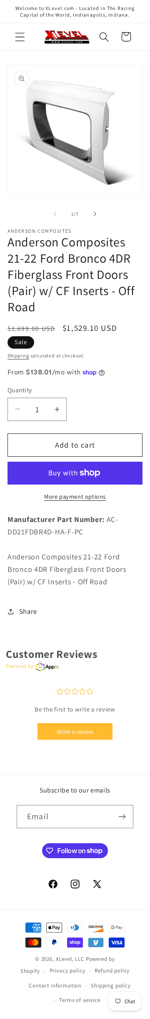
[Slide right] (95, 214)
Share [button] (28, 611)
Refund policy (112, 970)
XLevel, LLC (70, 958)
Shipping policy (111, 985)
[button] (20, 37)
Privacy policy (67, 970)
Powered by (20, 666)
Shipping (18, 355)
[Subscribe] (122, 816)
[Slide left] (55, 214)
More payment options (75, 496)
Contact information (55, 985)
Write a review (75, 732)
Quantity (20, 390)
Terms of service (79, 1000)
